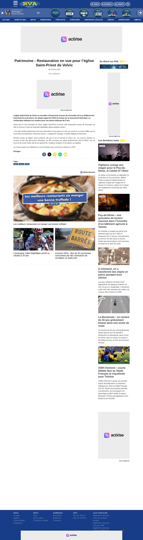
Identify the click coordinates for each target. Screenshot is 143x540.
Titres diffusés (19, 520)
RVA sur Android (79, 518)
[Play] (3, 13)
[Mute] (38, 12)
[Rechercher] (128, 4)
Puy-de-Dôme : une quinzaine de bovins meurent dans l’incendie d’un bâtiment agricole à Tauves (112, 221)
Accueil (6, 20)
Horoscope (124, 20)
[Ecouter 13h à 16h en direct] (114, 66)
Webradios (45, 20)
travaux (21, 164)
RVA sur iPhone (79, 515)
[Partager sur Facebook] (43, 155)
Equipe (16, 518)
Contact (16, 515)
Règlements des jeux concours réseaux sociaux (101, 517)
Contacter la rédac (40, 520)
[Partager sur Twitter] (48, 155)
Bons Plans (20, 20)
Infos (33, 20)
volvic (27, 164)
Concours (75, 20)
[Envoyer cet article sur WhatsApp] (59, 155)
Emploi (137, 20)
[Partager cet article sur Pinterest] (54, 155)
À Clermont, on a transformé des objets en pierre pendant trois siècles (113, 273)
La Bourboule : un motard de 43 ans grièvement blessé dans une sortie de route (113, 321)
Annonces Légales (93, 20)
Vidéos (111, 20)
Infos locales (38, 518)
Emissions (57, 518)
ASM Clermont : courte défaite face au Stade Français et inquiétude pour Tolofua (111, 372)
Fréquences (18, 523)
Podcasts (60, 20)
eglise (16, 164)
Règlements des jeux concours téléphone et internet (101, 530)
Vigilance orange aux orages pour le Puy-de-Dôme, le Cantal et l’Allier (113, 167)
